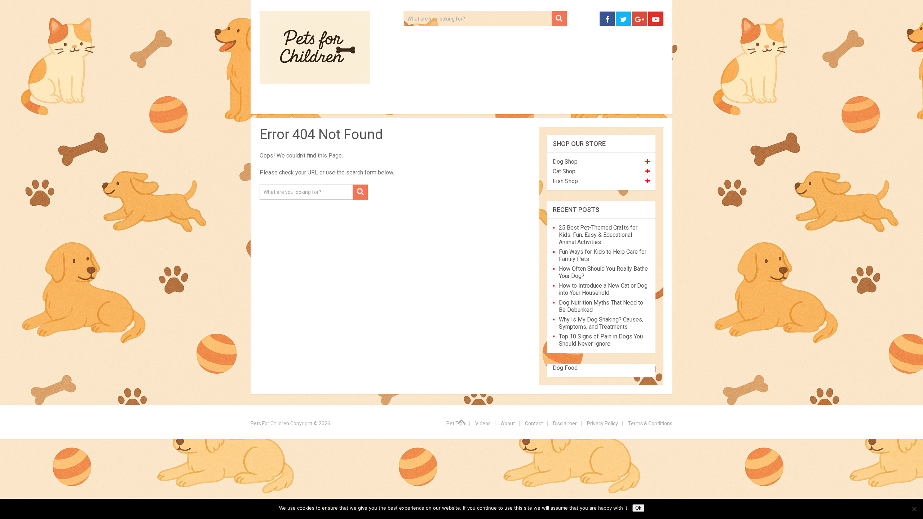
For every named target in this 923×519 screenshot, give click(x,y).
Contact (556, 104)
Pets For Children (270, 423)
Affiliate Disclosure (495, 104)
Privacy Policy (602, 423)
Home (275, 104)
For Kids (358, 104)
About (438, 104)
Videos (399, 104)
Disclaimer (565, 423)
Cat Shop (564, 171)
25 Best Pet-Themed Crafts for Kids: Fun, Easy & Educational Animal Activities (598, 234)
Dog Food (565, 367)
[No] (914, 509)
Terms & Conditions (650, 423)
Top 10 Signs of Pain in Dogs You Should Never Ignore (601, 340)
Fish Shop (565, 181)
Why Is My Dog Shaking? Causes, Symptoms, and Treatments (601, 323)
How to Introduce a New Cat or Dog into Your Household (603, 289)
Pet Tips (315, 104)
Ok (638, 508)
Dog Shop (565, 161)
